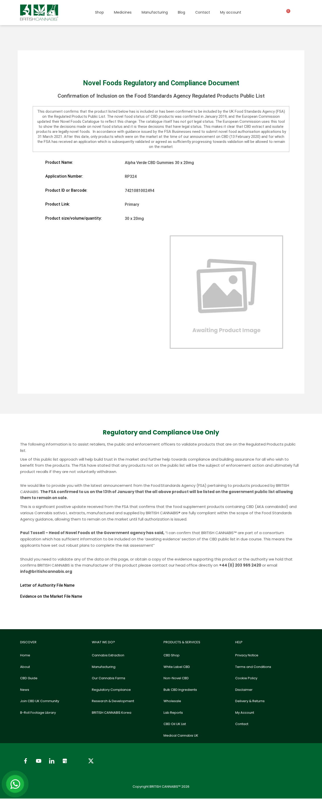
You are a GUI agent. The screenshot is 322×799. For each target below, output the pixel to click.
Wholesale (172, 701)
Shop (99, 12)
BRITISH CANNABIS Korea (111, 712)
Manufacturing (155, 12)
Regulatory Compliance (111, 689)
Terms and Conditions (253, 666)
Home (25, 655)
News (24, 689)
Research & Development (113, 701)
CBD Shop (172, 655)
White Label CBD (177, 666)
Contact (202, 12)
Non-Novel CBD (176, 678)
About (25, 666)
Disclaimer (244, 689)
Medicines (123, 12)
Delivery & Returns (250, 701)
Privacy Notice (246, 655)
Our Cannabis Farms (108, 678)
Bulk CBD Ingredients (180, 689)
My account (230, 12)
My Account (244, 712)
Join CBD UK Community (39, 701)
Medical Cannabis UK (181, 735)
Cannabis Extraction (108, 655)
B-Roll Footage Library (38, 712)
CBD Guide (28, 678)
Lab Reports (173, 712)
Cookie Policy (246, 678)
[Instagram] (77, 761)
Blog (181, 12)
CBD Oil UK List (175, 724)
